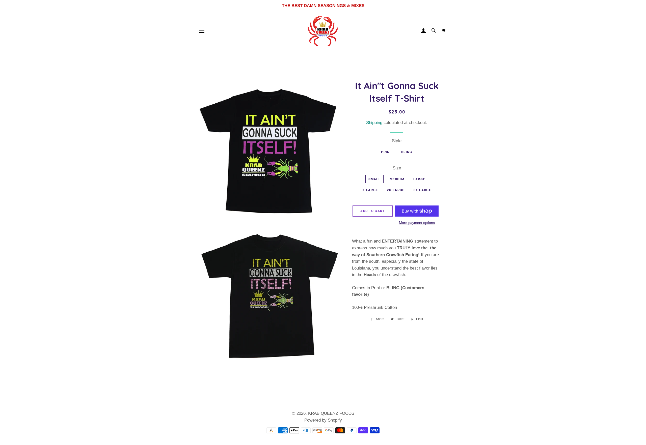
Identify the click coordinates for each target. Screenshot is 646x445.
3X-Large (422, 190)
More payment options (417, 223)
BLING (406, 152)
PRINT (386, 152)
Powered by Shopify (323, 420)
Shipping (374, 122)
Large (419, 179)
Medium (397, 179)
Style (396, 140)
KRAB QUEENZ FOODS (331, 413)
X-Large (370, 190)
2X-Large (395, 190)
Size (397, 168)
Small (374, 179)
